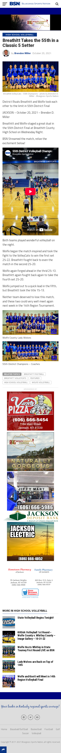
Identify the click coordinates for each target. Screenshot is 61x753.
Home (4, 729)
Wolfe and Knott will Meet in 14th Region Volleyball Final (36, 678)
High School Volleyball (16, 382)
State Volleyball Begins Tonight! (36, 617)
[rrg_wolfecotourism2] (30, 470)
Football (49, 729)
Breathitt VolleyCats (15, 378)
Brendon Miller (22, 53)
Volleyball (36, 733)
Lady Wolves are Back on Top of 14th (35, 663)
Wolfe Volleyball (41, 382)
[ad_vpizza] (30, 430)
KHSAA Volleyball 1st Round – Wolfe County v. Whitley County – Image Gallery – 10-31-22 (36, 635)
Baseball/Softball (19, 729)
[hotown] (30, 600)
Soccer (25, 733)
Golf (58, 729)
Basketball (36, 729)
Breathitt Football (34, 374)
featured (35, 378)
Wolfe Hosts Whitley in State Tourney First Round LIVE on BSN (36, 648)
